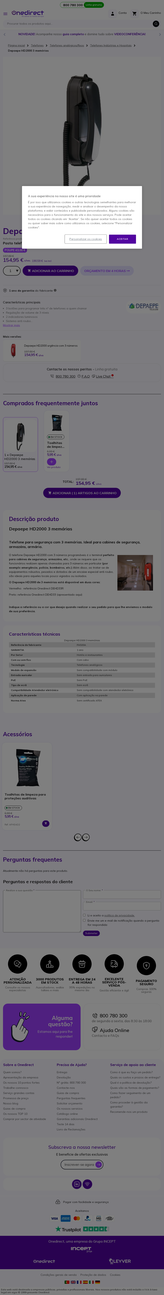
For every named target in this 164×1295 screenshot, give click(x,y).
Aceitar (122, 239)
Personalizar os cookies (85, 239)
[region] (82, 217)
